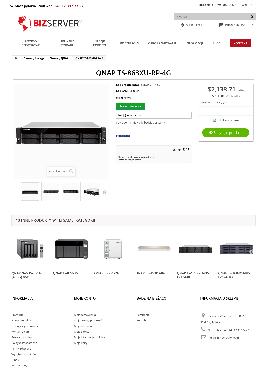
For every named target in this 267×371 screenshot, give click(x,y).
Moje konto (193, 25)
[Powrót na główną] (16, 58)
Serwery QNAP (59, 58)
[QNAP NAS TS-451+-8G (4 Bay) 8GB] (30, 248)
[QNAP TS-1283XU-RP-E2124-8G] (195, 248)
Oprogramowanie (162, 43)
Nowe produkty (21, 320)
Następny (104, 192)
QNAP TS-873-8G (65, 273)
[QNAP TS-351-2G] (112, 248)
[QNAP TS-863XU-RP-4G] (30, 191)
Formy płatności (21, 348)
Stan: (119, 98)
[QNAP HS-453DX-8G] (154, 248)
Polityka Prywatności (24, 343)
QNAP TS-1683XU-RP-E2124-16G (234, 275)
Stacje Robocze (100, 43)
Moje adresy (81, 332)
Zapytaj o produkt (227, 132)
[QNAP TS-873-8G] (71, 248)
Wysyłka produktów (23, 354)
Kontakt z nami (20, 332)
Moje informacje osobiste (89, 337)
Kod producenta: (127, 85)
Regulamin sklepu (22, 337)
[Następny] (251, 252)
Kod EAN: (122, 91)
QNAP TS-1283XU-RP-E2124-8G (193, 275)
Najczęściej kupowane (25, 326)
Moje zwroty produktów (89, 320)
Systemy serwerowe (31, 43)
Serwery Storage (67, 43)
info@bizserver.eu (228, 338)
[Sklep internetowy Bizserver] (50, 33)
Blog (217, 43)
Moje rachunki (83, 326)
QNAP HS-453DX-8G (150, 273)
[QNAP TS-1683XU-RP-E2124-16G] (236, 248)
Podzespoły (129, 43)
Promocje (17, 315)
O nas (15, 360)
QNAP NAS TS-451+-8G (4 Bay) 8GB (29, 275)
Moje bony (80, 343)
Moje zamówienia (85, 315)
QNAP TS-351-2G (106, 273)
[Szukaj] (252, 16)
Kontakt (208, 5)
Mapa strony (19, 365)
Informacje (195, 43)
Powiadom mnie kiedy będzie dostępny (140, 122)
